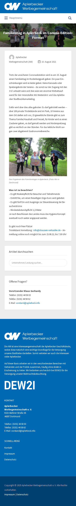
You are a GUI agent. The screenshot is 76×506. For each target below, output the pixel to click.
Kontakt (8, 447)
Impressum (9, 453)
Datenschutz (10, 459)
